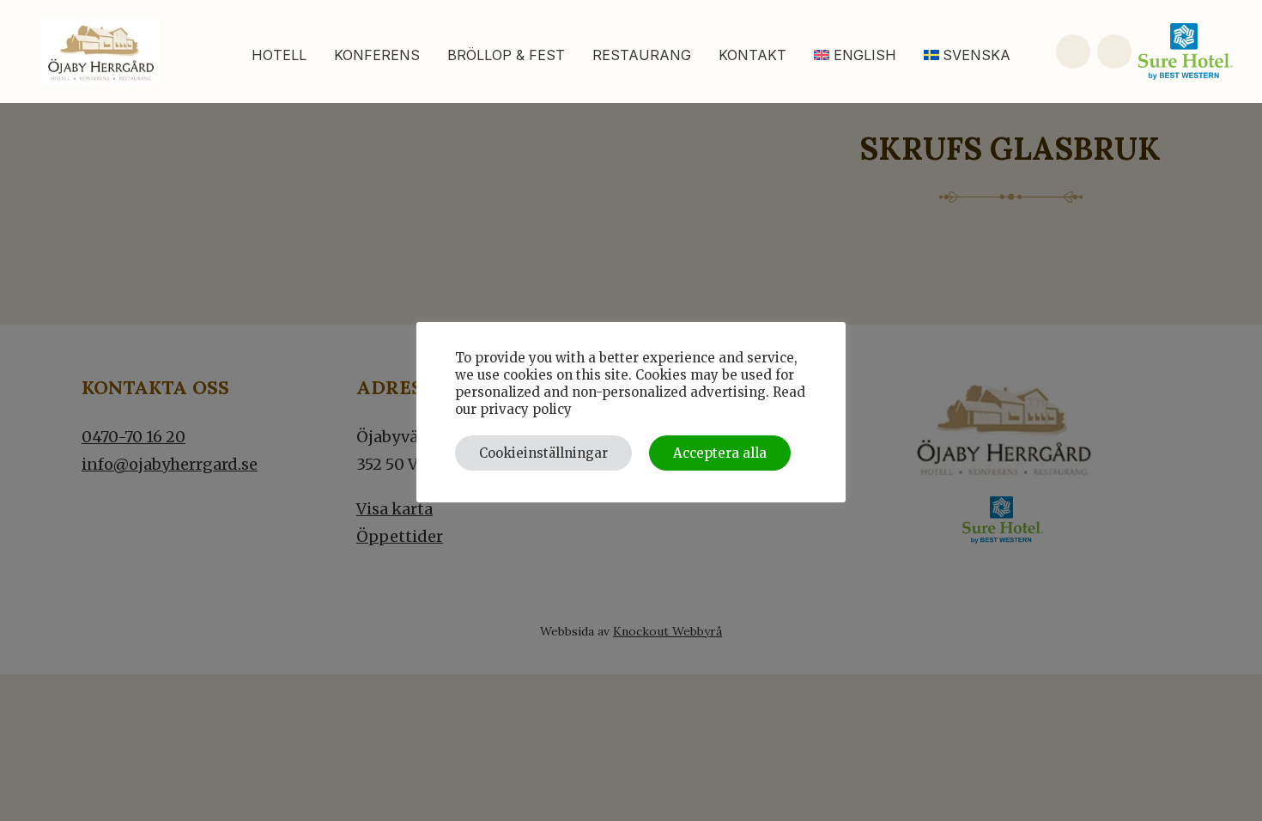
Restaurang (641, 55)
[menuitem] (855, 55)
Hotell (279, 55)
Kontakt (752, 55)
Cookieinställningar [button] (543, 453)
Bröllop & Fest (506, 55)
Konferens (377, 55)
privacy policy (526, 409)
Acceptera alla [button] (720, 453)
